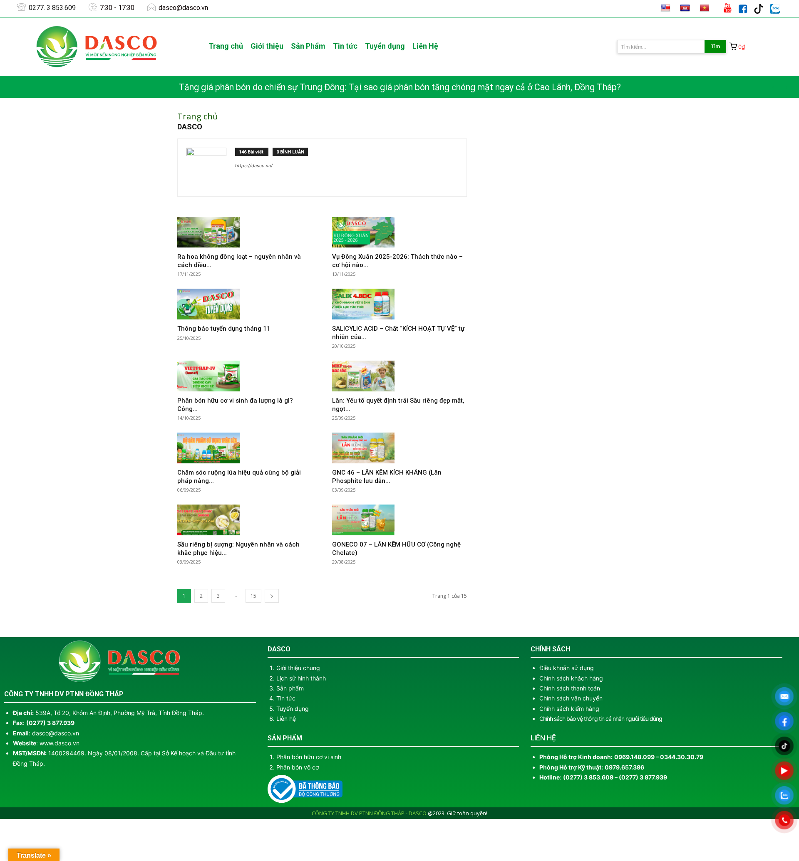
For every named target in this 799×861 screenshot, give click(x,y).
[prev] (773, 87)
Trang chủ (197, 116)
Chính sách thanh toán (569, 688)
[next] (786, 87)
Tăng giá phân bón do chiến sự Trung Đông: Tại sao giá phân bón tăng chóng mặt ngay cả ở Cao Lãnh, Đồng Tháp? (400, 87)
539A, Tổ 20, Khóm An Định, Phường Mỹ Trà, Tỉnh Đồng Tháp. (119, 712)
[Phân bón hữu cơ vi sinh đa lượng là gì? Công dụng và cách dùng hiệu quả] (244, 376)
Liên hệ (286, 718)
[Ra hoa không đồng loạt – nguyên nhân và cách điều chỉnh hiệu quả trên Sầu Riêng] (244, 232)
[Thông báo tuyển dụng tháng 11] (244, 304)
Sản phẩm (290, 688)
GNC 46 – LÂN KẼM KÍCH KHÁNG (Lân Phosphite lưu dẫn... (387, 477)
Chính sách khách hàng (571, 678)
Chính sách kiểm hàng (569, 708)
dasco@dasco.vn (55, 733)
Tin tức (285, 698)
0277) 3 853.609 (589, 777)
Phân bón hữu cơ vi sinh (308, 756)
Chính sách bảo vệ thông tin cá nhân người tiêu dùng (600, 718)
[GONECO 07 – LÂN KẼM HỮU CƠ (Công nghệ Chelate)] (399, 520)
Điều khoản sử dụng (566, 667)
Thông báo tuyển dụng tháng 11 (223, 328)
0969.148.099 (635, 756)
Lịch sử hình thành (301, 678)
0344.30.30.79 (681, 756)
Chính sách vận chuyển (571, 698)
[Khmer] (685, 8)
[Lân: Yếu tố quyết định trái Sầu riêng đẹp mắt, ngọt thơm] (399, 376)
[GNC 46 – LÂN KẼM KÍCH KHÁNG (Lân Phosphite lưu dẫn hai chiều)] (399, 448)
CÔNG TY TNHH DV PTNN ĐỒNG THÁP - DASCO (369, 813)
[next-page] (272, 596)
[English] (665, 8)
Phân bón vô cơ (297, 767)
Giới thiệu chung (298, 667)
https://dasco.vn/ (254, 165)
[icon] (647, 6)
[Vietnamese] (705, 8)
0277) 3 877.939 (51, 722)
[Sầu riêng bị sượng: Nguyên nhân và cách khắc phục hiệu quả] (244, 520)
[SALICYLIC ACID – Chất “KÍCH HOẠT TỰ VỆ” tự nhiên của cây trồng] (399, 304)
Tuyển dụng (292, 708)
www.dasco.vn (59, 743)
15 (253, 595)
